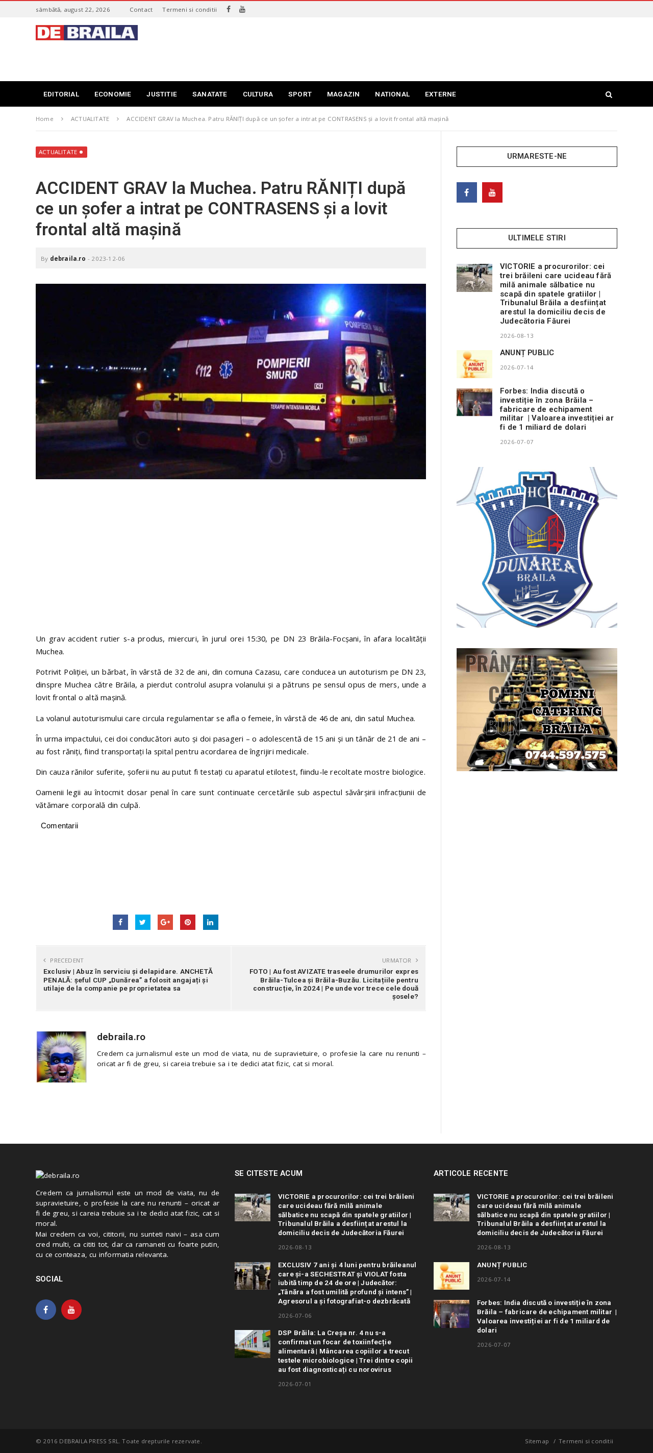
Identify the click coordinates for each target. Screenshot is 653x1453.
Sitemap (537, 1441)
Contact (141, 9)
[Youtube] (242, 9)
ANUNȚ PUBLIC (527, 352)
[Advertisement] (431, 48)
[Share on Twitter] (142, 922)
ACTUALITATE (58, 152)
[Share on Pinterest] (187, 922)
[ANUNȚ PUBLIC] (474, 364)
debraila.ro (68, 258)
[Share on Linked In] (210, 922)
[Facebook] (228, 9)
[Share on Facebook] (120, 922)
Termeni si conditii (189, 9)
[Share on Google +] (165, 922)
